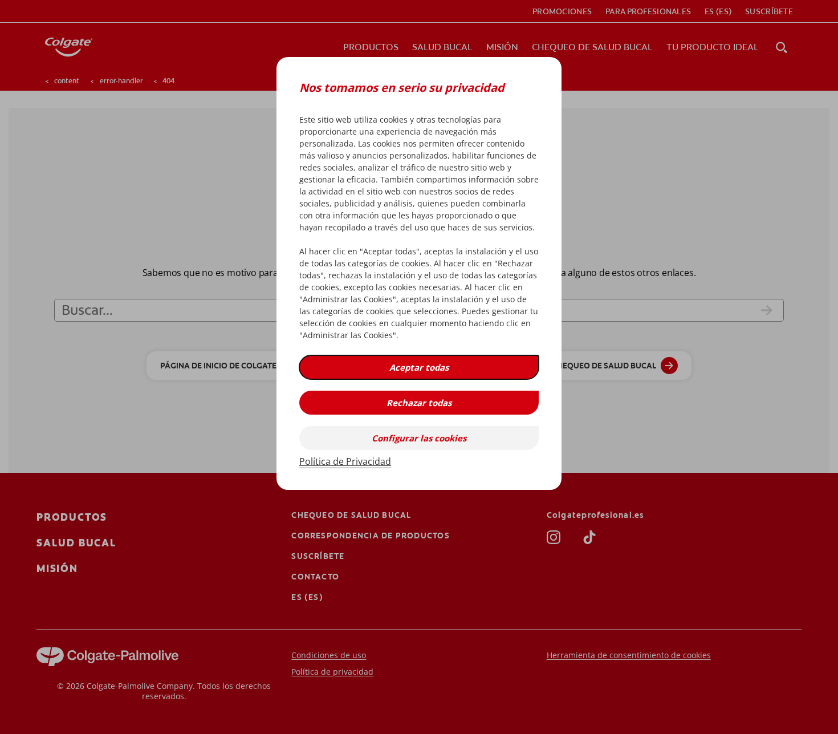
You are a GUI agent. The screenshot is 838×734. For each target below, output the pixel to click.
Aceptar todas (419, 367)
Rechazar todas (419, 402)
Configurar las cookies (419, 438)
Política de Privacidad (345, 461)
